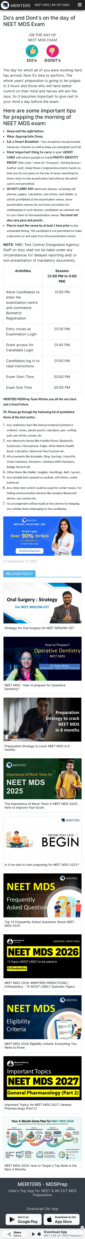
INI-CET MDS (60, 5)
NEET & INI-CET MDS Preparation (63, 1235)
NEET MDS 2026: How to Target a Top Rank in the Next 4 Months (41, 1167)
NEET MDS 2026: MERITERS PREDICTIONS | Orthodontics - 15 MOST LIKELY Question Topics (40, 984)
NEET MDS (42, 5)
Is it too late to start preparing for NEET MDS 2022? (42, 864)
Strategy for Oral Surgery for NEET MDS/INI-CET (39, 628)
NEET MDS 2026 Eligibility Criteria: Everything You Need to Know (40, 1045)
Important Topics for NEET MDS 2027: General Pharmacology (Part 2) (38, 1106)
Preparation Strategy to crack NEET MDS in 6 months (37, 748)
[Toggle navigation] (79, 5)
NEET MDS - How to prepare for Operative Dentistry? (35, 687)
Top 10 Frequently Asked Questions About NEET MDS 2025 (39, 923)
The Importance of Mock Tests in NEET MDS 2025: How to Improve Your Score (41, 805)
